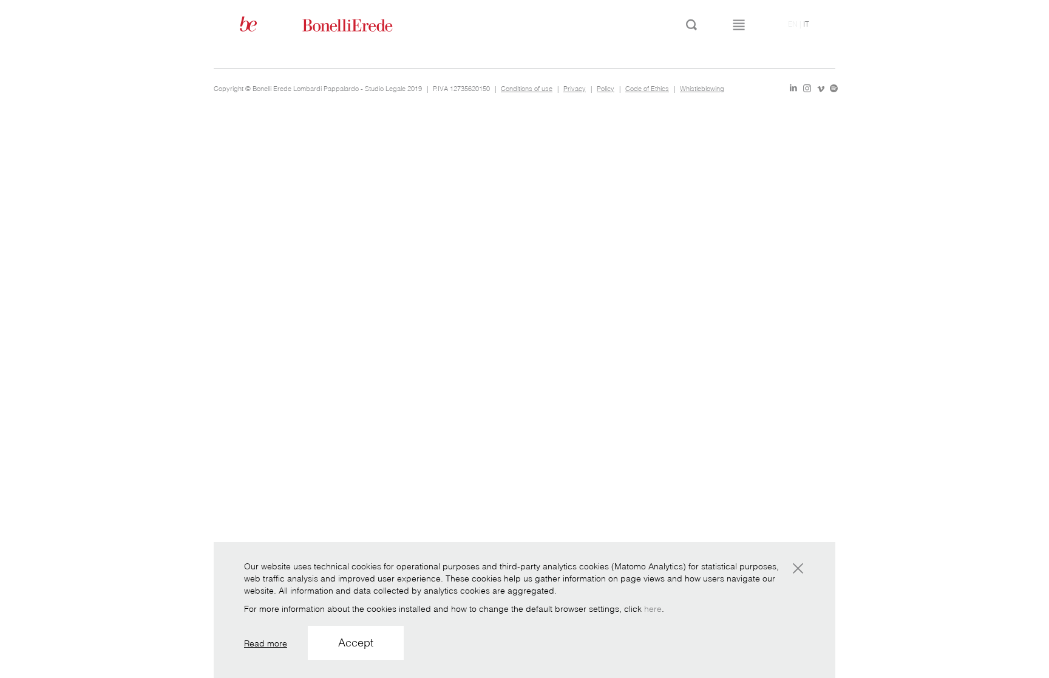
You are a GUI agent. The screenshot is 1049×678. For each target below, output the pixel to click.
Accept (355, 642)
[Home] (361, 24)
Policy (605, 88)
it (806, 24)
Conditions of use (526, 88)
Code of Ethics (647, 88)
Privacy (574, 88)
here (653, 608)
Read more (265, 643)
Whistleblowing (702, 88)
